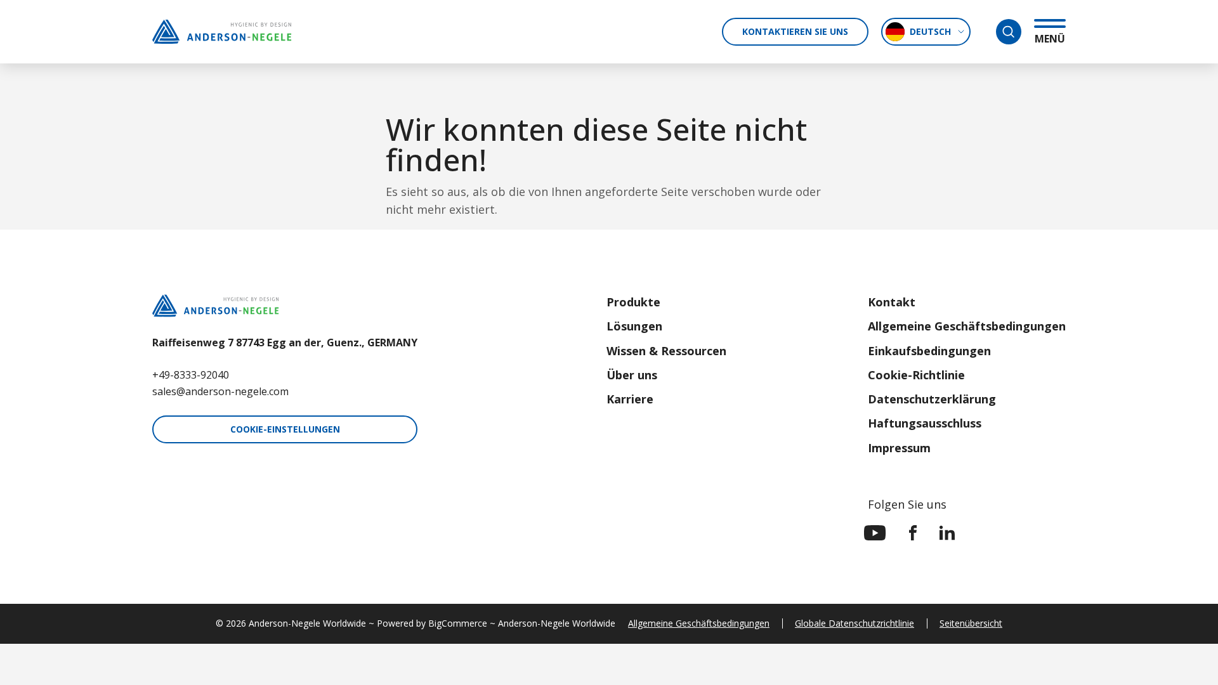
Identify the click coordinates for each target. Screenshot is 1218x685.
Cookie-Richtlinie (916, 374)
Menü (1050, 38)
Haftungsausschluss (924, 423)
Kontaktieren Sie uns (795, 31)
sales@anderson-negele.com (220, 391)
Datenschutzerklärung (932, 399)
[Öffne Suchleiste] (1008, 31)
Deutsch (930, 31)
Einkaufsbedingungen (929, 350)
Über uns (631, 374)
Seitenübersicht (971, 623)
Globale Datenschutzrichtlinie (854, 623)
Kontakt (891, 302)
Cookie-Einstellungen (285, 429)
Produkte (633, 302)
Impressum (899, 447)
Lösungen (634, 326)
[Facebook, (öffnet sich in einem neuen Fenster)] (912, 532)
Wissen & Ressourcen (666, 350)
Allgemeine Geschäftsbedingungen (967, 326)
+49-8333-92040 (190, 375)
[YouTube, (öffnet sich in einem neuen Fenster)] (875, 532)
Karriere (629, 399)
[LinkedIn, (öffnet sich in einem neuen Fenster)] (947, 532)
